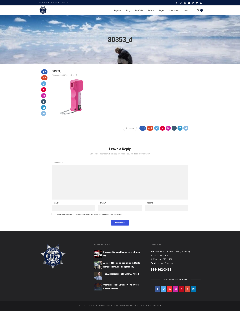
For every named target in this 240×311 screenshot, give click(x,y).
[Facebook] (177, 3)
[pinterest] (181, 289)
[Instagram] (185, 3)
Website (150, 203)
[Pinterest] (193, 3)
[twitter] (163, 289)
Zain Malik (157, 305)
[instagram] (175, 289)
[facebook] (157, 289)
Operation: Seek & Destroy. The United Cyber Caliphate (121, 287)
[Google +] (181, 3)
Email (103, 203)
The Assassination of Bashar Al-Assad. (121, 274)
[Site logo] (43, 10)
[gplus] (187, 289)
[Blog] (120, 69)
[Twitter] (197, 3)
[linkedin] (193, 289)
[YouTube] (201, 3)
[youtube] (169, 289)
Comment (58, 162)
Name (56, 203)
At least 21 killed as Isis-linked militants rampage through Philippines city (121, 265)
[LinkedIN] (189, 3)
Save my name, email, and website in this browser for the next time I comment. (89, 214)
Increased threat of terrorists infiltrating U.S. (121, 254)
